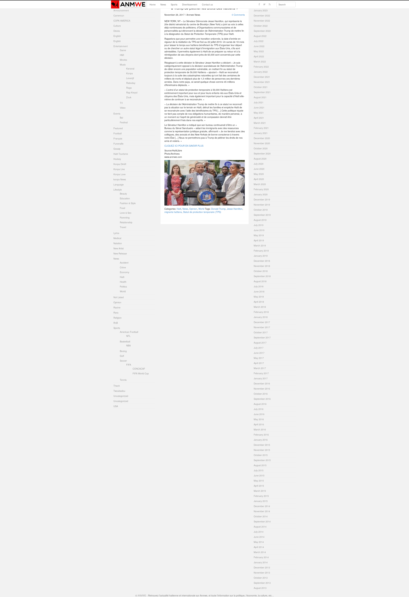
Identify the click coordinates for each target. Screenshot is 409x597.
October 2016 (261, 393)
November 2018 (262, 266)
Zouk (128, 97)
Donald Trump (218, 208)
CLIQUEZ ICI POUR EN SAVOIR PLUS (183, 145)
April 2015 (259, 485)
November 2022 (262, 20)
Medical (117, 238)
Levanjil (130, 78)
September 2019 (262, 214)
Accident (124, 262)
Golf (122, 355)
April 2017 (259, 363)
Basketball (125, 341)
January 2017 (261, 378)
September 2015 (262, 460)
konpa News (119, 179)
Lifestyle (117, 189)
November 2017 (262, 327)
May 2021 (259, 112)
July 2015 (258, 470)
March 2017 (260, 368)
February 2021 (261, 128)
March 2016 (260, 429)
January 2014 (261, 562)
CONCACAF (139, 368)
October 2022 (261, 25)
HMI (122, 55)
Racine (116, 307)
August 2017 (260, 342)
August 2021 (260, 97)
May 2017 (259, 358)
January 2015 (261, 501)
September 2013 (262, 582)
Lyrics (116, 233)
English (117, 36)
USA (115, 406)
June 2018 (259, 291)
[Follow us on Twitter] (264, 4)
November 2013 (262, 572)
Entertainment (120, 46)
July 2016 (258, 409)
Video (123, 107)
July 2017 (258, 347)
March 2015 (260, 490)
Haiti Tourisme (120, 153)
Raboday (130, 82)
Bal (121, 117)
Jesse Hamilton (234, 208)
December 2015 (262, 444)
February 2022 (261, 66)
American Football (129, 331)
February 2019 (261, 250)
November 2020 (262, 143)
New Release (120, 253)
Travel (123, 227)
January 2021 (261, 133)
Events (116, 113)
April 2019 (259, 240)
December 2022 (262, 15)
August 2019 (260, 220)
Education (125, 198)
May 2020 (259, 174)
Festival (124, 122)
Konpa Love (119, 174)
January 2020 (261, 194)
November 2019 (262, 204)
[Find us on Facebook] (259, 4)
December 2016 (262, 383)
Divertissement (189, 4)
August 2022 (260, 36)
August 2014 (260, 526)
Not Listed (118, 297)
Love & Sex (125, 212)
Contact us (207, 4)
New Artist (118, 248)
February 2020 (261, 189)
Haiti (179, 208)
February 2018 (261, 312)
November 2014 (262, 511)
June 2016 (259, 414)
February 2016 (261, 434)
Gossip (116, 148)
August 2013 (260, 587)
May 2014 (259, 541)
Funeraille (118, 143)
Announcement (121, 10)
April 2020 (259, 179)
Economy (124, 272)
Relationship (126, 222)
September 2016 (262, 398)
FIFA (128, 364)
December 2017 (262, 322)
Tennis (123, 379)
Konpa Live (119, 169)
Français (117, 138)
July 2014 (258, 531)
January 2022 (261, 71)
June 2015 (259, 475)
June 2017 (259, 352)
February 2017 (261, 373)
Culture (117, 25)
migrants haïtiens (173, 212)
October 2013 (261, 577)
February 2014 (261, 557)
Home (153, 4)
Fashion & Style (128, 203)
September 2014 (262, 521)
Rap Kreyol (131, 92)
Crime (123, 267)
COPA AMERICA (121, 20)
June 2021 (259, 107)
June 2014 (259, 536)
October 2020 (261, 148)
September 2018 (262, 276)
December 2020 (262, 138)
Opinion (193, 208)
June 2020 (259, 168)
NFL (128, 335)
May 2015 (259, 480)
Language (118, 184)
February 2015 (261, 496)
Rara (115, 312)
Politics (123, 286)
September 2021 (262, 92)
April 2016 (259, 424)
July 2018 (258, 286)
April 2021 (259, 117)
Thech (116, 385)
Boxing (123, 351)
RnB (115, 322)
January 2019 (261, 255)
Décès (116, 30)
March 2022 (260, 61)
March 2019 (260, 245)
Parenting (125, 217)
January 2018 (261, 317)
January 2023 (261, 10)
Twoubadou (119, 390)
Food (122, 208)
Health (123, 281)
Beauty (123, 193)
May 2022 (259, 51)
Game (123, 50)
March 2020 (260, 184)
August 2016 (260, 404)
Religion (117, 317)
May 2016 (259, 419)
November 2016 (262, 388)
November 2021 (262, 82)
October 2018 (261, 271)
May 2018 (259, 296)
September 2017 (262, 337)
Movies (123, 59)
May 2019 (259, 235)
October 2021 (261, 87)
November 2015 (262, 450)
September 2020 (262, 153)
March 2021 (260, 122)
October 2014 (261, 516)
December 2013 (262, 567)
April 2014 (259, 547)
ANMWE (142, 595)
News (163, 4)
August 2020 (260, 158)
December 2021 (262, 76)
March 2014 (260, 552)
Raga (129, 87)
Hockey (117, 159)
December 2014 (262, 506)
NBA (128, 345)
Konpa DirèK (119, 164)
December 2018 (262, 260)
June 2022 (259, 46)
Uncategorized (120, 396)
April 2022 (259, 56)
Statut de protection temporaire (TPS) (202, 212)
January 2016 (261, 439)
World (201, 208)
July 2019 (258, 225)
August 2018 (260, 281)
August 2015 (260, 465)
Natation (117, 243)
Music (123, 64)
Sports (174, 4)
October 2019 (261, 209)
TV (121, 102)
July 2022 (258, 41)
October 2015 (261, 455)
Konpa (129, 73)
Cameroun (118, 15)
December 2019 (262, 199)
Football (117, 133)
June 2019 (259, 230)
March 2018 (260, 306)
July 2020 (258, 163)
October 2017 (261, 332)
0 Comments (238, 14)
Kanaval (130, 68)
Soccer (123, 360)
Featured (118, 128)
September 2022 (262, 30)
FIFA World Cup (141, 373)
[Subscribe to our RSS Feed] (270, 4)
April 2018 (259, 301)
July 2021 (258, 102)
